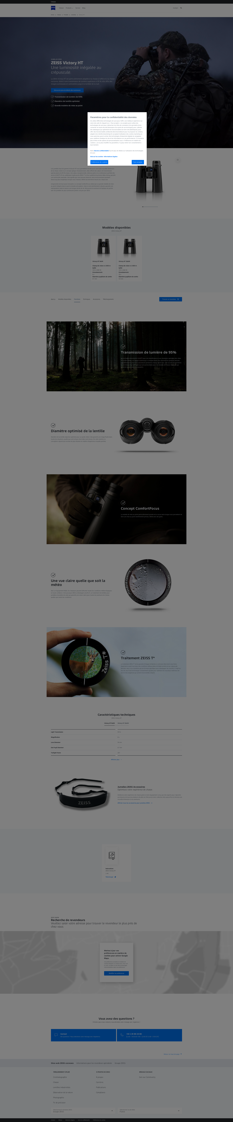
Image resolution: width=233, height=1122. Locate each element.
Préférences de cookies (99, 162)
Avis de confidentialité (101, 151)
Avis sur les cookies (96, 156)
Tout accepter (137, 162)
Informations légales (110, 156)
